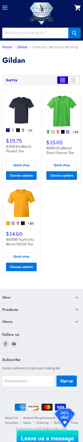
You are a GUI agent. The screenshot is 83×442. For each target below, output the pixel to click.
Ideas (27, 422)
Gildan (22, 47)
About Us (11, 418)
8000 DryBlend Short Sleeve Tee (60, 150)
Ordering (42, 422)
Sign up (66, 381)
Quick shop (21, 165)
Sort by (12, 80)
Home (7, 47)
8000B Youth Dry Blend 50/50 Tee (20, 242)
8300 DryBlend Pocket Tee (18, 148)
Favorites (11, 422)
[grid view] (62, 80)
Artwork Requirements (39, 418)
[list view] (73, 80)
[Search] (74, 33)
